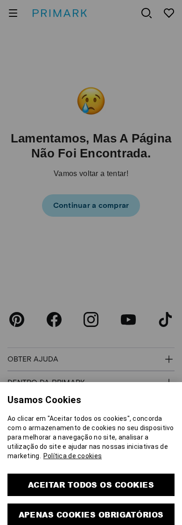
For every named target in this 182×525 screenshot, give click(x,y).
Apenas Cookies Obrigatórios (91, 501)
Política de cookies (72, 442)
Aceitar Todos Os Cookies (91, 471)
